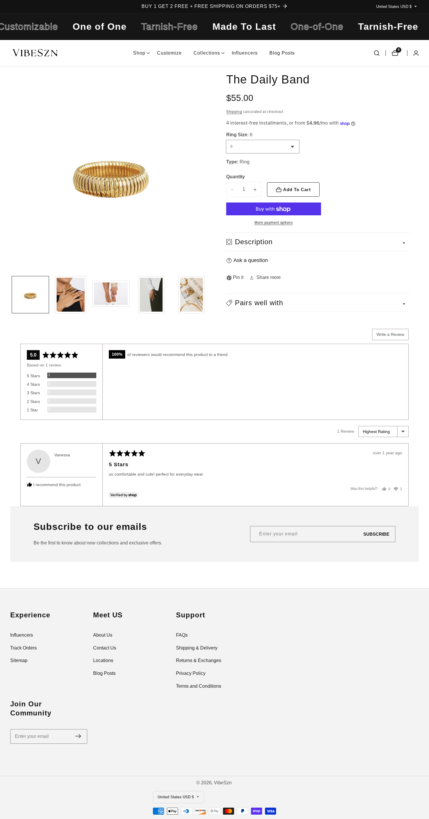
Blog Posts (282, 52)
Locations (103, 660)
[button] (139, 53)
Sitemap (18, 660)
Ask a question (250, 260)
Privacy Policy (190, 673)
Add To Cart (297, 189)
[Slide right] (209, 294)
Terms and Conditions (198, 686)
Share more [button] (269, 277)
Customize (169, 52)
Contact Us (104, 647)
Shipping (234, 112)
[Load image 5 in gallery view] (191, 294)
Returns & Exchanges (198, 660)
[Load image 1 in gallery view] (30, 294)
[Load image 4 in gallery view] (151, 294)
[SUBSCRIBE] (78, 736)
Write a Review (390, 334)
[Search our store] (377, 53)
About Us (102, 635)
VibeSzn (223, 782)
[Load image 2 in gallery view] (70, 294)
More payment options (273, 223)
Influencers (245, 52)
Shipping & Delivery (196, 647)
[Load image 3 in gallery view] (111, 294)
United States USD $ (394, 6)
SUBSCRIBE (376, 534)
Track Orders (23, 647)
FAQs (182, 635)
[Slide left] (12, 294)
